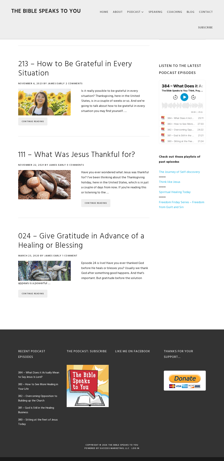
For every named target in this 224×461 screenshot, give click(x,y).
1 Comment (70, 256)
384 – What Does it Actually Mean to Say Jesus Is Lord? (38, 375)
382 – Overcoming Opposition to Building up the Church (37, 398)
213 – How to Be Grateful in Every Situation (75, 69)
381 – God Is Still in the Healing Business (36, 410)
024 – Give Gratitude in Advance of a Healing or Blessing (81, 241)
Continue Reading (33, 121)
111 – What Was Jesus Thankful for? (76, 155)
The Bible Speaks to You (46, 11)
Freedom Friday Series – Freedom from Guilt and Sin (181, 205)
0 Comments (75, 165)
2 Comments (74, 84)
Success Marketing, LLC (114, 448)
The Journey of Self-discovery (179, 172)
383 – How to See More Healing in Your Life (38, 386)
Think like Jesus (169, 182)
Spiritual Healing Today (175, 192)
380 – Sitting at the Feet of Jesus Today (38, 422)
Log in (135, 448)
